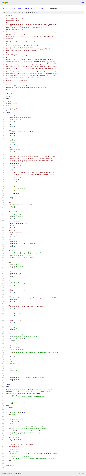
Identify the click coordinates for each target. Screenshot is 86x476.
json (83, 473)
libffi (48, 8)
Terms (19, 473)
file (36, 12)
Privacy (15, 473)
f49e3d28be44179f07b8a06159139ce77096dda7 (27, 8)
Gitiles (10, 473)
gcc (7, 8)
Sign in (82, 2)
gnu (3, 8)
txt (79, 473)
